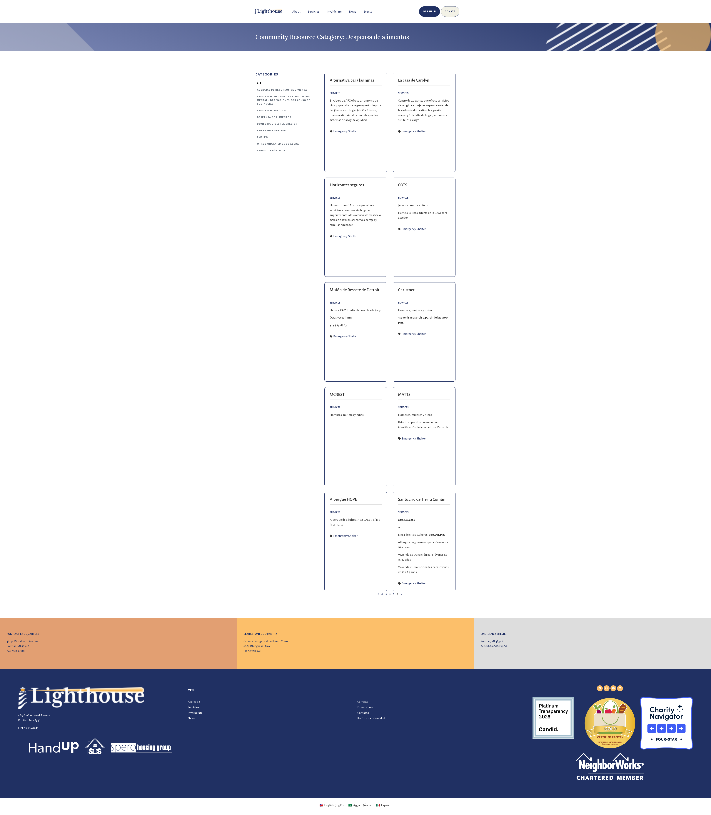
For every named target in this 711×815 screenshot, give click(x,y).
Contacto (363, 713)
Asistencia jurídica (271, 110)
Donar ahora (365, 707)
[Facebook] (600, 688)
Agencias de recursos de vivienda (282, 90)
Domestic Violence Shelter (277, 124)
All (259, 83)
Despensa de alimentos (274, 117)
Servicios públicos (271, 150)
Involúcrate (334, 11)
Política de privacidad (371, 718)
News (352, 11)
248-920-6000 (15, 651)
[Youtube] (613, 688)
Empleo (262, 137)
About (296, 11)
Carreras (362, 701)
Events (368, 11)
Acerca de (194, 701)
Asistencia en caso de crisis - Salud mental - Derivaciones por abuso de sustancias (283, 100)
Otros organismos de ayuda (278, 144)
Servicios (313, 11)
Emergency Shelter (271, 130)
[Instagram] (606, 688)
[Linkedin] (620, 688)
